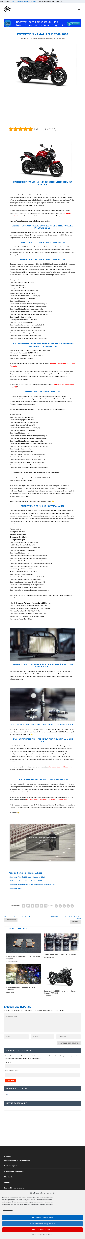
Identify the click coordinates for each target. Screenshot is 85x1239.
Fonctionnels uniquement (42, 1224)
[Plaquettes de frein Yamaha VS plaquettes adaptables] (23, 943)
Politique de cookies (37, 1234)
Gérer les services (8, 1210)
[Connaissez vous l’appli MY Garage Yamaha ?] (23, 974)
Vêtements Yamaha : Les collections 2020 (26, 881)
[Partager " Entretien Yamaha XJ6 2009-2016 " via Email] (41, 906)
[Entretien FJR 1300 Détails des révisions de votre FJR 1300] (61, 976)
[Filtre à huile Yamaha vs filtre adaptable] (61, 942)
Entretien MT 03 (16, 888)
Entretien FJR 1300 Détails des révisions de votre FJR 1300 (32, 884)
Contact (7, 1182)
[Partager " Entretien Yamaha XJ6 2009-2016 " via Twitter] (28, 906)
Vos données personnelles (14, 1171)
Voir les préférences (42, 1230)
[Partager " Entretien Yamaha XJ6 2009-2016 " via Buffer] (37, 906)
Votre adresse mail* (11, 1071)
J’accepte (42, 847)
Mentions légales (47, 1234)
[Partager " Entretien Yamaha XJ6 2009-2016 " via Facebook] (23, 906)
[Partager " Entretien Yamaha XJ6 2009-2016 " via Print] (46, 906)
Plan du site (8, 1177)
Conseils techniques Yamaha (26, 1)
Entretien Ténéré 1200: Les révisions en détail (27, 877)
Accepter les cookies (42, 1217)
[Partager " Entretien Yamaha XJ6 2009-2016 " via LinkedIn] (32, 906)
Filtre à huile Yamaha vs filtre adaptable (60, 954)
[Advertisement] (42, 107)
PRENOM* (8, 1062)
